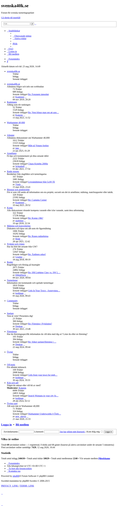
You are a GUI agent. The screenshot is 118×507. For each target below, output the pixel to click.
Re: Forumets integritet (38, 94)
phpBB (16, 476)
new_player (20, 416)
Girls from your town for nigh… (42, 375)
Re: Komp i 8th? (35, 218)
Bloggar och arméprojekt (18, 189)
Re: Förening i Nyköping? (40, 324)
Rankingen (12, 102)
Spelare (10, 313)
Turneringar (12, 280)
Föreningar (12, 331)
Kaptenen (19, 97)
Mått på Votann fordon (38, 145)
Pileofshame (104, 458)
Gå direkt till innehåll (10, 17)
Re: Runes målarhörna (38, 236)
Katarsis (19, 115)
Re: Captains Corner (37, 200)
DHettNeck (20, 275)
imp (17, 148)
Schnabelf (19, 166)
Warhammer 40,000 (16, 122)
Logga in (6, 424)
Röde (17, 239)
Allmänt (10, 135)
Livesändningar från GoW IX (41, 182)
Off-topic (11, 364)
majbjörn (19, 220)
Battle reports (13, 171)
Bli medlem (22, 424)
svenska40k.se (13, 71)
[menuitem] (22, 36)
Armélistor (12, 153)
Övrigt (10, 352)
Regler (10, 262)
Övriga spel (12, 403)
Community (12, 300)
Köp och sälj (12, 383)
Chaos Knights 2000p (38, 163)
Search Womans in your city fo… (43, 395)
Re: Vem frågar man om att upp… (43, 112)
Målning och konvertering (19, 226)
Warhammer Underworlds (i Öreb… (44, 414)
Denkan (19, 326)
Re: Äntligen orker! (37, 254)
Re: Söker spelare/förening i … (42, 342)
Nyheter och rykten (15, 244)
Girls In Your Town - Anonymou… (44, 290)
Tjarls (18, 184)
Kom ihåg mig (93, 431)
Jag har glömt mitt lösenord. (72, 431)
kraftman (19, 293)
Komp (10, 208)
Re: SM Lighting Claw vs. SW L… (44, 272)
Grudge (18, 257)
